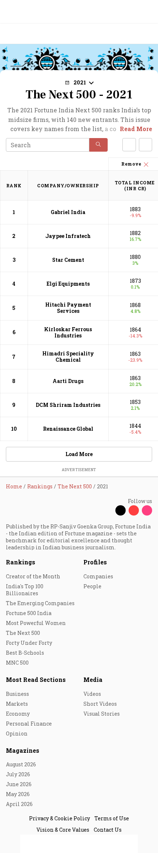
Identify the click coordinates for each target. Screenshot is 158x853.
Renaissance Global (68, 428)
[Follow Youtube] (134, 510)
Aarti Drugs (68, 380)
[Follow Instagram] (147, 510)
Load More (79, 454)
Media (93, 679)
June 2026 (19, 784)
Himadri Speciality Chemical (68, 356)
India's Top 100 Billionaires (24, 590)
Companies (98, 576)
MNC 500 (17, 662)
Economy (18, 713)
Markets (17, 703)
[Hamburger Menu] (147, 34)
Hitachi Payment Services (68, 307)
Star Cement (68, 259)
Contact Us (108, 829)
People (92, 586)
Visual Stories (101, 713)
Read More (136, 129)
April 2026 (19, 803)
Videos (92, 693)
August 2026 (21, 764)
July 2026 (18, 774)
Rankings (20, 562)
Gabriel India (68, 212)
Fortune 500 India (28, 613)
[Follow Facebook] (107, 510)
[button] (98, 145)
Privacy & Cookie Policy (59, 818)
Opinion (17, 733)
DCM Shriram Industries (68, 404)
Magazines (22, 750)
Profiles (95, 562)
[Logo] (22, 34)
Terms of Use (111, 818)
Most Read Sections (36, 679)
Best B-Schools (25, 652)
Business (17, 693)
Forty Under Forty (29, 642)
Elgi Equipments (68, 283)
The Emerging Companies (40, 603)
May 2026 (18, 794)
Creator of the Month (33, 576)
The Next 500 (23, 632)
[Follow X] (120, 510)
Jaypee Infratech (68, 235)
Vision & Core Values (62, 829)
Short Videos (100, 703)
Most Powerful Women (36, 622)
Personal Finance (29, 723)
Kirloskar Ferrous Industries (68, 332)
